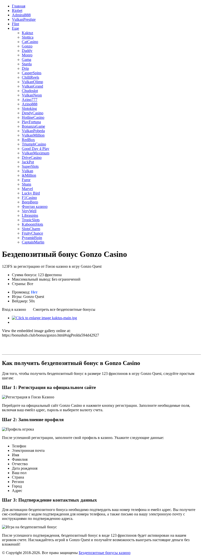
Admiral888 (21, 15)
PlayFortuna (31, 122)
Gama (26, 59)
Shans (26, 184)
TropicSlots (31, 220)
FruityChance (32, 233)
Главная (18, 6)
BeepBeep (30, 202)
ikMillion (29, 175)
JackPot (28, 162)
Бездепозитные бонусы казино (104, 553)
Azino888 (29, 104)
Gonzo (27, 46)
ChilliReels (30, 77)
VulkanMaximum (35, 153)
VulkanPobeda (33, 131)
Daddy (27, 50)
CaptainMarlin (33, 242)
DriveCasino (32, 157)
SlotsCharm (31, 229)
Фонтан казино (35, 206)
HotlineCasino (33, 117)
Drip (25, 68)
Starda (27, 64)
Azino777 (29, 99)
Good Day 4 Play (35, 148)
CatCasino (30, 42)
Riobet (17, 10)
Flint (15, 24)
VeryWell (29, 211)
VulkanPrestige (24, 19)
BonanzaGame (33, 126)
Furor (26, 180)
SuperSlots (30, 166)
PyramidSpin (32, 238)
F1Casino (29, 197)
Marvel (27, 189)
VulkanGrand (32, 86)
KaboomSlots (32, 224)
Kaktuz (27, 33)
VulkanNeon (32, 95)
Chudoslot (30, 91)
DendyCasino (32, 113)
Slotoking (29, 108)
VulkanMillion (33, 135)
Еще (15, 28)
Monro (27, 55)
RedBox (28, 140)
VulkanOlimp (32, 82)
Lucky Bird (31, 193)
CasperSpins (31, 73)
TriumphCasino (34, 144)
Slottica (27, 37)
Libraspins (30, 215)
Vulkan (27, 171)
